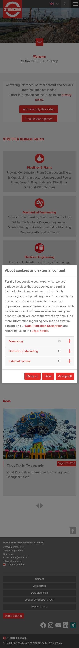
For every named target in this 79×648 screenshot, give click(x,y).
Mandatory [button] (16, 341)
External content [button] (20, 361)
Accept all (65, 376)
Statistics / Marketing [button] (23, 351)
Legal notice (40, 331)
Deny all (32, 376)
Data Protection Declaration (44, 326)
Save (48, 376)
